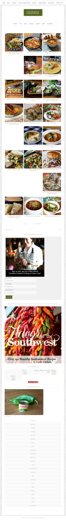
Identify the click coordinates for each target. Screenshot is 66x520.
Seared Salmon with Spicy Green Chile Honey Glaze (14, 124)
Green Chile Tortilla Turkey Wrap (33, 100)
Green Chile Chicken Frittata (33, 145)
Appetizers (33, 424)
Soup (33, 501)
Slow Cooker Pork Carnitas (32, 123)
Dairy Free (33, 435)
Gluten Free (33, 457)
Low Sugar (33, 479)
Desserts (33, 439)
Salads (32, 494)
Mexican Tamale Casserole (14, 99)
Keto (33, 476)
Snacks (33, 498)
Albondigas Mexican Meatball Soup (52, 146)
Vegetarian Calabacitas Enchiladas (52, 76)
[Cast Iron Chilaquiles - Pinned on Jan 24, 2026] (36, 371)
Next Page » (38, 223)
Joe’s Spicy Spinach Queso (14, 169)
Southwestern (33, 505)
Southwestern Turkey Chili (33, 216)
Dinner (33, 442)
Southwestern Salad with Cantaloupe (33, 170)
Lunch (33, 483)
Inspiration (33, 472)
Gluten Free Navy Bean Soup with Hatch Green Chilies (52, 100)
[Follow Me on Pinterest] (33, 382)
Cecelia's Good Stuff (33, 12)
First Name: (9, 277)
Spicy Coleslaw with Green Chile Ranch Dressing (52, 193)
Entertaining (33, 450)
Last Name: (8, 283)
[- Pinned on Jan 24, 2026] (7, 375)
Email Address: (9, 290)
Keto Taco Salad (52, 123)
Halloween (33, 461)
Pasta (33, 487)
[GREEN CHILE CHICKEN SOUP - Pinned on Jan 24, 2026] (48, 371)
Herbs (33, 464)
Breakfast (33, 428)
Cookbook (33, 431)
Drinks (33, 446)
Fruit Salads (33, 453)
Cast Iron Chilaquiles (33, 52)
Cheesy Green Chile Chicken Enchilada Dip (33, 76)
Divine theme (33, 517)
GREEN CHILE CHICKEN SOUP (52, 52)
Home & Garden (33, 468)
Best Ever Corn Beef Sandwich (52, 169)
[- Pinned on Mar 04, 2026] (7, 370)
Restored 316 (41, 517)
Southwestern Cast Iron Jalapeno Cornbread (14, 217)
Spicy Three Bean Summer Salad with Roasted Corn (14, 53)
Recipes (33, 490)
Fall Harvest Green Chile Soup (52, 216)
